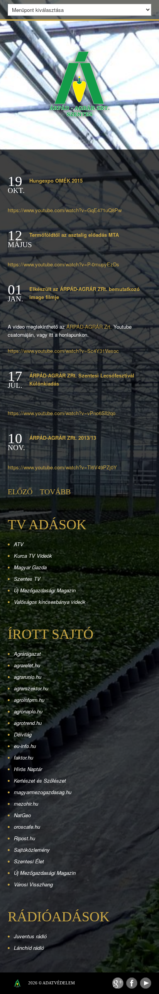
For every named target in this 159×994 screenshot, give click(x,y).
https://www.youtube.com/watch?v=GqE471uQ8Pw (65, 210)
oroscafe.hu (27, 826)
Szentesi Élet (29, 861)
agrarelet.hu (27, 665)
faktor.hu (23, 757)
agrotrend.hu (28, 722)
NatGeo (22, 815)
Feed (117, 983)
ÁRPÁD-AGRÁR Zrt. (89, 326)
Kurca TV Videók (33, 555)
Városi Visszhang (33, 884)
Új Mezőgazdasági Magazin (45, 590)
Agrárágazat (27, 653)
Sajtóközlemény (32, 849)
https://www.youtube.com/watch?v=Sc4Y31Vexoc (63, 350)
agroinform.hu (29, 699)
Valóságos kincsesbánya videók (50, 601)
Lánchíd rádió (29, 947)
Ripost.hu (24, 838)
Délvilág (23, 734)
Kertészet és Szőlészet (40, 780)
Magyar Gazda (30, 567)
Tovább (55, 492)
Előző (20, 492)
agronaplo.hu (28, 711)
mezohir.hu (26, 803)
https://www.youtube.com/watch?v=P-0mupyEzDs (63, 264)
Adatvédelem (58, 983)
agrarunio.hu (27, 676)
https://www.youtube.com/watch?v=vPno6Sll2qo (61, 413)
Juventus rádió (30, 936)
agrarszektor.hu (31, 688)
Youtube (145, 983)
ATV (19, 544)
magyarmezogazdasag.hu (42, 792)
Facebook (131, 983)
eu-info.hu (25, 746)
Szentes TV (27, 578)
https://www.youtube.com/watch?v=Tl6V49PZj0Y (62, 467)
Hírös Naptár (28, 769)
